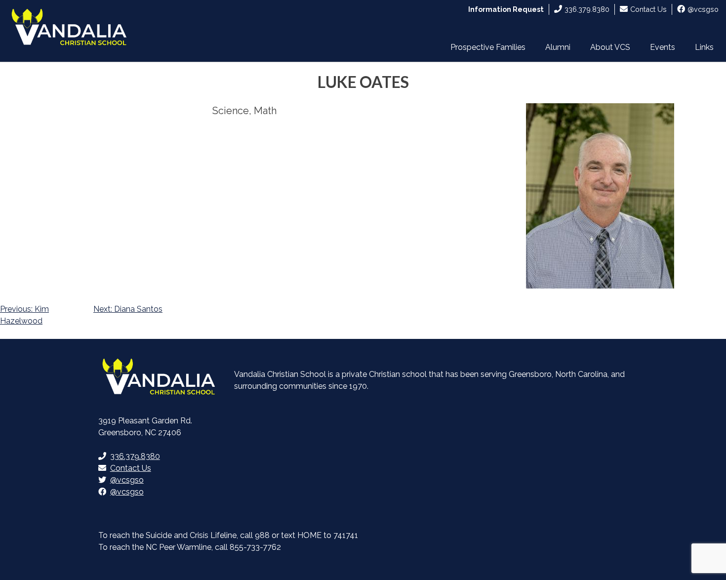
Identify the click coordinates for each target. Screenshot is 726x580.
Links (704, 47)
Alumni (557, 47)
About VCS (610, 47)
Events (662, 47)
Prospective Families (487, 47)
